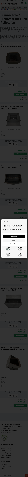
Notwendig (8, 247)
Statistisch (20, 253)
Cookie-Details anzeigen (14, 243)
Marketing (20, 247)
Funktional (8, 253)
